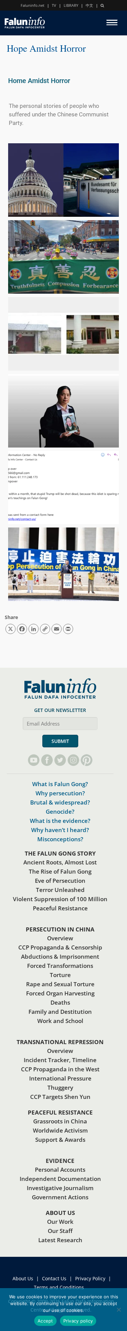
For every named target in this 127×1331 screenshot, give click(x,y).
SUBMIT (60, 741)
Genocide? (60, 811)
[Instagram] (73, 760)
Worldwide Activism (60, 1130)
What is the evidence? (60, 821)
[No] (118, 1309)
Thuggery (60, 1087)
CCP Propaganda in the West (60, 1069)
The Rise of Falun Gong (60, 871)
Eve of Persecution (60, 880)
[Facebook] (47, 760)
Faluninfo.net (32, 5)
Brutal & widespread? (60, 802)
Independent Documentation (60, 1179)
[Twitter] (60, 760)
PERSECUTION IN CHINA (60, 929)
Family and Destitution (60, 1012)
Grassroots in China (60, 1121)
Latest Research (60, 1240)
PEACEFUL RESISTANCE (60, 1112)
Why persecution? (60, 793)
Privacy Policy (90, 1278)
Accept (45, 1321)
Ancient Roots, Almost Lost (60, 862)
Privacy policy (78, 1321)
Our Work (60, 1222)
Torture (60, 975)
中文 (89, 5)
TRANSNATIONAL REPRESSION (60, 1042)
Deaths (60, 1002)
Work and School (60, 1021)
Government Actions (60, 1197)
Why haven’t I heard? (60, 830)
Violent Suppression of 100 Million (60, 899)
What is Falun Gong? (60, 784)
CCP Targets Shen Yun (60, 1097)
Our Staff (60, 1231)
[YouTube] (34, 760)
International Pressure (60, 1078)
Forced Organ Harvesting (60, 993)
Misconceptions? (60, 839)
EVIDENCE (60, 1161)
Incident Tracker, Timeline (60, 1060)
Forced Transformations (60, 966)
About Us (23, 1278)
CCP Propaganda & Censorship (60, 947)
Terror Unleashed (60, 890)
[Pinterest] (86, 760)
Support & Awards (60, 1139)
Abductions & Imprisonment (60, 956)
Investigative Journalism (60, 1188)
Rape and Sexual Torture (60, 984)
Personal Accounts (60, 1169)
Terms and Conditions (59, 1287)
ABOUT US (60, 1213)
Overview (60, 938)
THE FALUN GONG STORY (60, 853)
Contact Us (54, 1278)
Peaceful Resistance (60, 908)
